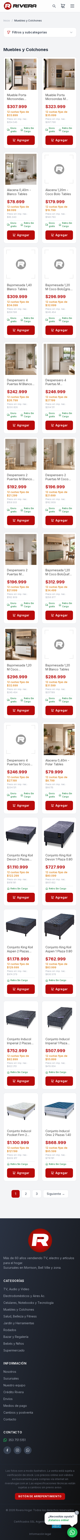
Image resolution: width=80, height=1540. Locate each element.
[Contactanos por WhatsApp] (72, 1532)
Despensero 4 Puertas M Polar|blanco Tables (55, 382)
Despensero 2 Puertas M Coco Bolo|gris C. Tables (59, 477)
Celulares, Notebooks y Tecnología (28, 1302)
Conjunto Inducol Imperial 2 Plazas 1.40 (19, 1041)
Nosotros (9, 1371)
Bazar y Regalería (15, 1337)
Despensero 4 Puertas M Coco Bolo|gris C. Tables (20, 762)
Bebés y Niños (13, 1343)
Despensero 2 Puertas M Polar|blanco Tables (17, 572)
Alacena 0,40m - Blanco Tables (19, 192)
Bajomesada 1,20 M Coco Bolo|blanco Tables (19, 667)
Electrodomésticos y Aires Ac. (24, 1296)
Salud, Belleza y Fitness (20, 1316)
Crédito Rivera (13, 1392)
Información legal (40, 1534)
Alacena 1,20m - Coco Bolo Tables (58, 192)
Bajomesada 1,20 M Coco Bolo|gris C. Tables (57, 287)
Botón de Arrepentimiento (39, 1496)
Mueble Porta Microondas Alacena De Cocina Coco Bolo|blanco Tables (20, 97)
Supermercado (14, 1350)
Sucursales (11, 1378)
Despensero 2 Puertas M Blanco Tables (19, 477)
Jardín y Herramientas (18, 1323)
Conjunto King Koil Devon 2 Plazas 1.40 (20, 857)
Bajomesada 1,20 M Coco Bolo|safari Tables (59, 572)
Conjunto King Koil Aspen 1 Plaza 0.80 (58, 949)
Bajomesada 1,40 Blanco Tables (19, 287)
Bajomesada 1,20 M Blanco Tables (57, 667)
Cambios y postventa (18, 1412)
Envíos (8, 1399)
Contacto (9, 1419)
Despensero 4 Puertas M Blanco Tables (19, 382)
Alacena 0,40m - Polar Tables (57, 762)
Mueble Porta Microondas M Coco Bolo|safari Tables (57, 97)
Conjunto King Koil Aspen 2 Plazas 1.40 (20, 949)
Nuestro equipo (14, 1385)
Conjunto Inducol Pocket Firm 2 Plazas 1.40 (19, 1133)
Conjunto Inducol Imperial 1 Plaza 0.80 (57, 1041)
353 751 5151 (17, 1440)
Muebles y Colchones (18, 1309)
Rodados (9, 1330)
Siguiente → (56, 1194)
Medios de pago (15, 1405)
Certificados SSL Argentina (31, 1521)
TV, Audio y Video (16, 1289)
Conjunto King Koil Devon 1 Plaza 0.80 (59, 857)
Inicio (6, 20)
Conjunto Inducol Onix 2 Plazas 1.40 (58, 1133)
